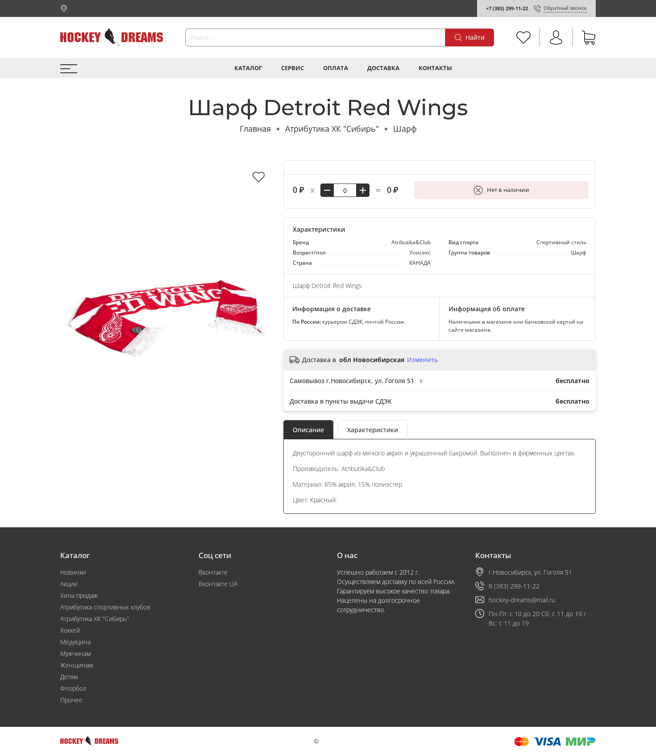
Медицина (75, 642)
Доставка (383, 68)
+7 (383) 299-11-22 (507, 8)
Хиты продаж (79, 595)
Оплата (335, 68)
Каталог (248, 68)
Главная (255, 128)
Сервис (292, 68)
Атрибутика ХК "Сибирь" (332, 128)
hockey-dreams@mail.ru (522, 600)
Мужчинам (75, 653)
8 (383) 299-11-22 (514, 586)
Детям (69, 676)
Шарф (405, 128)
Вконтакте (213, 572)
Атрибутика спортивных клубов (105, 607)
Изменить (422, 360)
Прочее (71, 700)
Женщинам (76, 665)
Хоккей (70, 630)
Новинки (73, 572)
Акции (68, 584)
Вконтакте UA (218, 584)
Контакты (435, 68)
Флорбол (73, 688)
